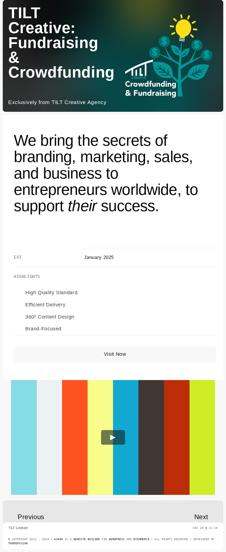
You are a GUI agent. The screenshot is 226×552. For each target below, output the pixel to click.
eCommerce (141, 539)
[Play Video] (113, 437)
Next (201, 517)
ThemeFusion (18, 543)
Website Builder (87, 539)
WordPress (117, 539)
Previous (31, 517)
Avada (58, 539)
